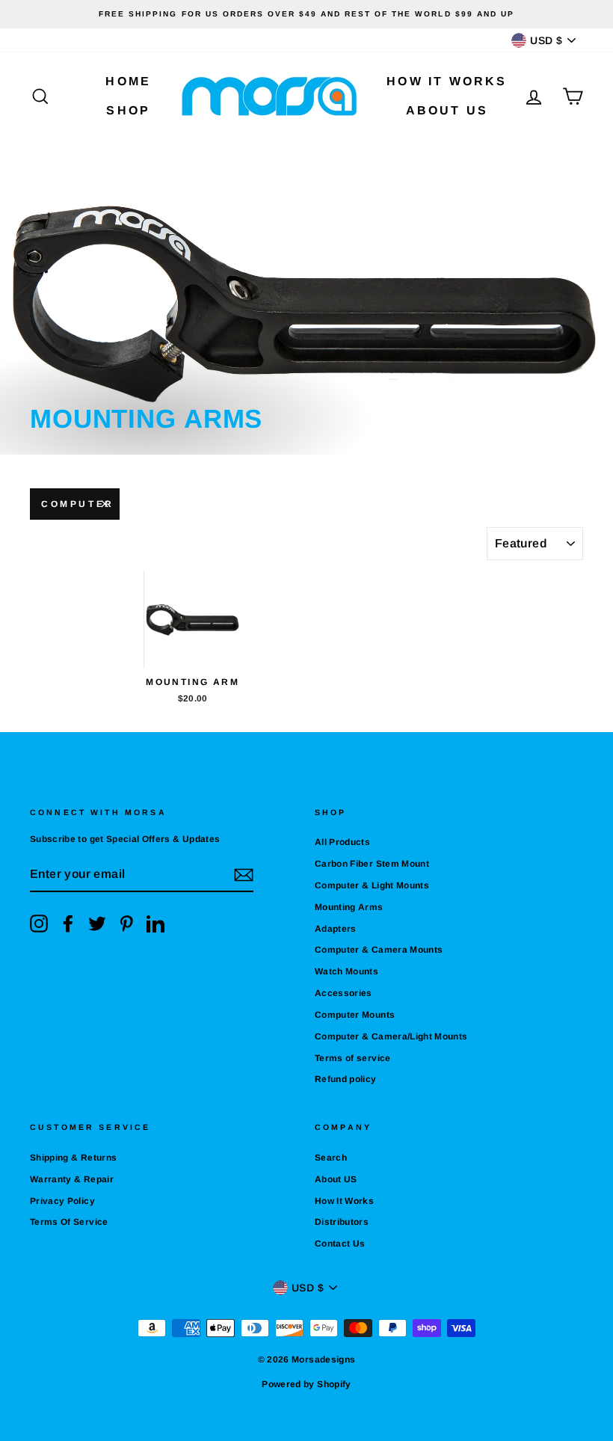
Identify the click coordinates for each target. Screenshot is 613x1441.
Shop (128, 110)
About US (447, 110)
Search (331, 1157)
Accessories (343, 993)
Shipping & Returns (73, 1157)
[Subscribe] (243, 875)
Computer (77, 504)
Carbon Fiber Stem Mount (372, 863)
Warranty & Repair (72, 1179)
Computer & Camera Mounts (379, 949)
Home (128, 81)
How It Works (446, 81)
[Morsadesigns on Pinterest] (126, 923)
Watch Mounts (346, 971)
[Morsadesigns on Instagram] (39, 923)
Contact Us (340, 1243)
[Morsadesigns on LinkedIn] (155, 923)
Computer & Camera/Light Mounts (391, 1036)
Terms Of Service (69, 1222)
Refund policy (346, 1079)
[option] (306, 14)
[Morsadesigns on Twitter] (97, 923)
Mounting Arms (349, 907)
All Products (342, 842)
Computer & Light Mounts (372, 885)
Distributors (342, 1222)
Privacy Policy (62, 1201)
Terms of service (353, 1058)
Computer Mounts (355, 1015)
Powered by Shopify (306, 1384)
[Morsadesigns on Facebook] (68, 923)
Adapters (336, 929)
